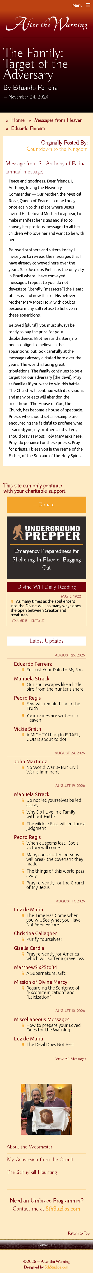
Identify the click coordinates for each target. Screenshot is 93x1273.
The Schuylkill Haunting (32, 1172)
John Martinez (30, 761)
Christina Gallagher (35, 933)
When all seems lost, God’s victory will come (50, 845)
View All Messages (71, 1059)
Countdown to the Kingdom (57, 149)
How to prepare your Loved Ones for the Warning (51, 1027)
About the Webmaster (29, 1146)
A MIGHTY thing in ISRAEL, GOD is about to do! (50, 737)
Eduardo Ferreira (28, 128)
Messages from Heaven (58, 120)
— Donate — (46, 504)
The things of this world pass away (52, 873)
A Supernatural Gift (43, 973)
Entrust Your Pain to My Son (52, 670)
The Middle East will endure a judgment (53, 826)
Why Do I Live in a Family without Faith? (48, 814)
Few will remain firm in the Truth (50, 706)
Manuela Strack (31, 678)
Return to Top (79, 1233)
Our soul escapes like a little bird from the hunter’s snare (52, 686)
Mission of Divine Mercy (40, 982)
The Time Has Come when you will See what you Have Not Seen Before (51, 920)
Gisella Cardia (29, 948)
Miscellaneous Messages (42, 1019)
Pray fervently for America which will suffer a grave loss (52, 956)
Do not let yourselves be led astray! (51, 802)
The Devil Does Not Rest (47, 1044)
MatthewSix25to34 (35, 967)
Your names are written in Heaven (49, 717)
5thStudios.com (63, 1209)
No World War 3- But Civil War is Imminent (49, 769)
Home (18, 120)
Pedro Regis (27, 698)
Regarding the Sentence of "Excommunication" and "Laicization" (50, 992)
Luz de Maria (28, 909)
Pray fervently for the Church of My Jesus (53, 885)
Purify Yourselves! (41, 939)
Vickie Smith (27, 729)
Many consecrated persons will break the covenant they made (52, 859)
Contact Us (46, 1245)
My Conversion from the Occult (40, 1159)
